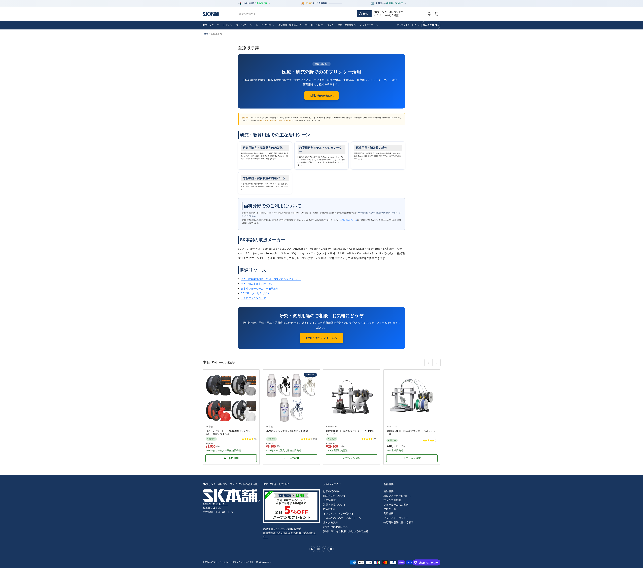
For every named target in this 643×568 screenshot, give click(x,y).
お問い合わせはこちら (215, 503)
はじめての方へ (332, 491)
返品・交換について (334, 504)
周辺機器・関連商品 (288, 25)
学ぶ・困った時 (312, 25)
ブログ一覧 (389, 509)
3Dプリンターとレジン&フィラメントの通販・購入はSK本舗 (239, 562)
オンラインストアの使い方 (338, 513)
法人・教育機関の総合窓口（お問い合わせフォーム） (271, 278)
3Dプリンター (209, 25)
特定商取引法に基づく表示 (398, 522)
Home (205, 33)
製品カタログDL (431, 25)
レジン (226, 25)
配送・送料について (334, 495)
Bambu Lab (331, 426)
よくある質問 (330, 522)
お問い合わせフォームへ (321, 338)
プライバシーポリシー (396, 517)
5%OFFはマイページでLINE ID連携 (282, 528)
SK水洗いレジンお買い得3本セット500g (287, 431)
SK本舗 (209, 426)
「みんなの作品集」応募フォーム (342, 517)
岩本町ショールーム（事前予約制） (261, 288)
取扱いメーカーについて (397, 495)
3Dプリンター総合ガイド (255, 293)
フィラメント (242, 25)
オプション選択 (351, 458)
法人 (329, 25)
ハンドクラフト (367, 25)
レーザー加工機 (263, 25)
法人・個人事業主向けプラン (257, 283)
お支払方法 (329, 500)
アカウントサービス (406, 25)
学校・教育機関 (345, 25)
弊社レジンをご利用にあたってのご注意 (345, 531)
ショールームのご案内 (396, 504)
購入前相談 (329, 509)
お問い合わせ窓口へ (321, 95)
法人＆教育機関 (392, 500)
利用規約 (388, 513)
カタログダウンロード (253, 298)
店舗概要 (388, 491)
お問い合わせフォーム (348, 220)
